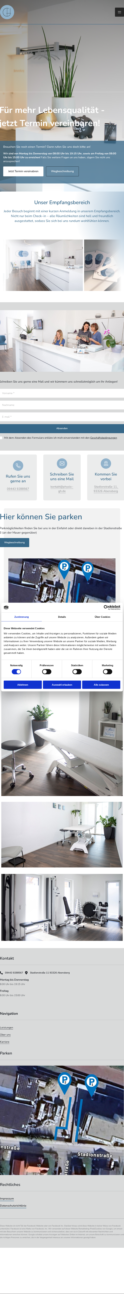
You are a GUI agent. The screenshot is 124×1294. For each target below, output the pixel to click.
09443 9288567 (18, 489)
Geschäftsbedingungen (103, 438)
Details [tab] (62, 616)
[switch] (46, 671)
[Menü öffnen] (119, 12)
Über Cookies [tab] (102, 616)
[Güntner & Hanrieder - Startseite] (7, 12)
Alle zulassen (101, 684)
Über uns (5, 1035)
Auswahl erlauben (62, 684)
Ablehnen (22, 684)
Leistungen (6, 1027)
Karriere (4, 1042)
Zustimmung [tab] (21, 616)
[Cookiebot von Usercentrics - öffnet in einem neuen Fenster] (106, 607)
